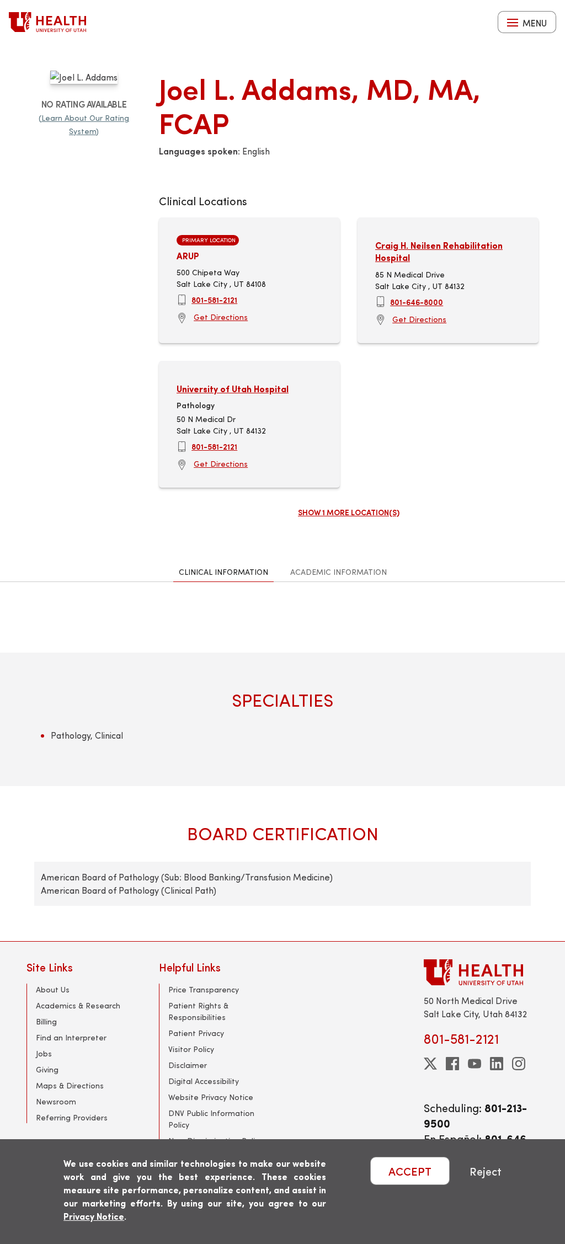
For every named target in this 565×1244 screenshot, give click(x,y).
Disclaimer (187, 1065)
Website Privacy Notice (210, 1097)
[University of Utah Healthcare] (481, 972)
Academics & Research (78, 1005)
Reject (486, 1170)
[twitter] (430, 1063)
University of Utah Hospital (233, 388)
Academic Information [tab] (338, 572)
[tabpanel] (282, 761)
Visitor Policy (191, 1049)
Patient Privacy (196, 1033)
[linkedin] (496, 1063)
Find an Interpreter (71, 1037)
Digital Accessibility (203, 1081)
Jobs (44, 1053)
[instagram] (518, 1063)
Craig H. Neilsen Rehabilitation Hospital (439, 251)
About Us (53, 989)
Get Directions (221, 317)
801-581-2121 (214, 299)
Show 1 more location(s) (348, 511)
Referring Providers (72, 1117)
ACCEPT (409, 1170)
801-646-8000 (416, 301)
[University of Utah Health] (47, 22)
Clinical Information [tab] (223, 572)
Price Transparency (203, 989)
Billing (46, 1021)
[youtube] (474, 1063)
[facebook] (452, 1063)
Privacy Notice (93, 1216)
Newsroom (56, 1101)
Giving (47, 1069)
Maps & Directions (70, 1085)
